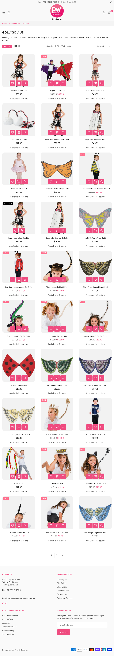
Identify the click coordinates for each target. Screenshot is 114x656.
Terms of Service (9, 626)
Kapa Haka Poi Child (19, 140)
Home (4, 23)
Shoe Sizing (62, 587)
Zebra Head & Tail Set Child (95, 483)
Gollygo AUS (14, 23)
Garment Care (63, 590)
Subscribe (63, 632)
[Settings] (103, 12)
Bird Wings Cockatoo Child (19, 434)
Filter (7, 46)
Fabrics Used (62, 594)
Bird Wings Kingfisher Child (95, 532)
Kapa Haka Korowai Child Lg (57, 238)
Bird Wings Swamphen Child (95, 385)
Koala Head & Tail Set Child (57, 532)
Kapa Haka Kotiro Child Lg (18, 238)
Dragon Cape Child (57, 90)
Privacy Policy (8, 630)
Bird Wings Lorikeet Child (57, 385)
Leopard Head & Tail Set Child (95, 336)
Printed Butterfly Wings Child (57, 189)
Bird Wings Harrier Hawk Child (95, 287)
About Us (6, 623)
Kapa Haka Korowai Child (95, 140)
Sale (44, 56)
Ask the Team (8, 619)
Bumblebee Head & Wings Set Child (95, 189)
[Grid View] (15, 46)
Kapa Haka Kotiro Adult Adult (57, 140)
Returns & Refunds (65, 598)
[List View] (19, 46)
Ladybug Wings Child (18, 385)
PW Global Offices (10, 615)
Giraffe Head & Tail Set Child (57, 434)
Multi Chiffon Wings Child (95, 238)
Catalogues (62, 579)
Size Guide (61, 583)
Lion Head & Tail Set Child (57, 336)
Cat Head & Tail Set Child (19, 532)
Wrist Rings (18, 483)
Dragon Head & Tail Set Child (18, 336)
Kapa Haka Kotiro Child (19, 90)
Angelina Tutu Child (19, 189)
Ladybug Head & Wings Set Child (18, 287)
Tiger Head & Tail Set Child (57, 287)
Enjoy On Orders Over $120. (57, 2)
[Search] (9, 12)
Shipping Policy (9, 634)
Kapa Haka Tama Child (95, 90)
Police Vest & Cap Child (95, 434)
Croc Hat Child (57, 483)
